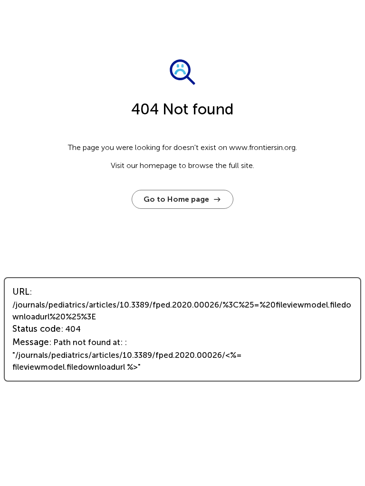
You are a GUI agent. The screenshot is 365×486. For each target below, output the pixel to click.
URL (20, 292)
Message (30, 342)
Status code (36, 329)
